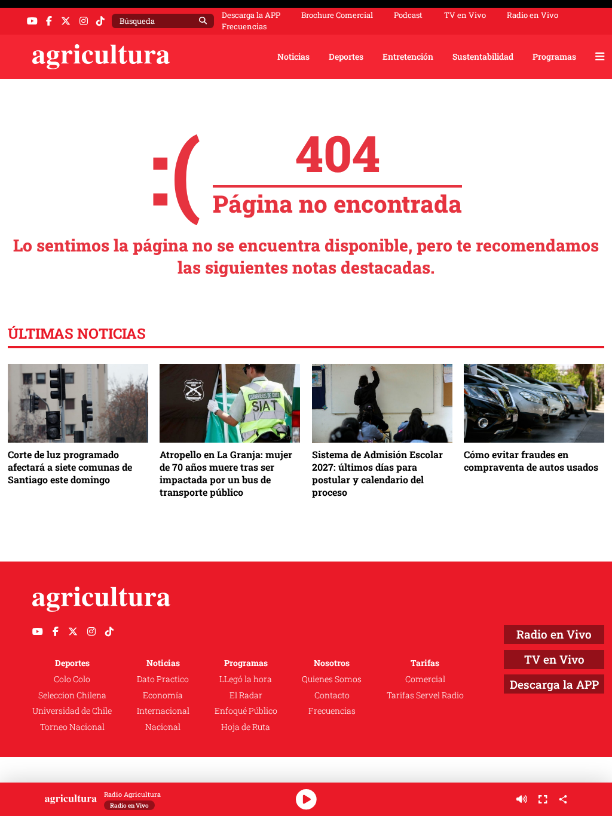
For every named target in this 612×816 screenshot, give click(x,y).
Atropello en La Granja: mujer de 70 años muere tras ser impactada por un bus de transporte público (226, 473)
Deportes (346, 56)
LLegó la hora (245, 679)
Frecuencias (244, 26)
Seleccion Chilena (72, 695)
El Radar (246, 695)
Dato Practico (163, 679)
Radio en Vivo (532, 15)
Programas (554, 56)
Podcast (408, 15)
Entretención (407, 56)
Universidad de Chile (72, 710)
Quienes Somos (332, 679)
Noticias (293, 56)
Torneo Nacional (72, 726)
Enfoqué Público (246, 710)
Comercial (425, 679)
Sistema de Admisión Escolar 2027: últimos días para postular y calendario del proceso (377, 473)
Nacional (162, 726)
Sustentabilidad (482, 56)
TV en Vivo (465, 15)
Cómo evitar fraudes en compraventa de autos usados (531, 460)
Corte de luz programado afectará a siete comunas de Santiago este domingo (70, 467)
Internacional (163, 710)
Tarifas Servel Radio (425, 695)
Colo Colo (72, 679)
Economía (163, 695)
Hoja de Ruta (245, 726)
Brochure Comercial (337, 15)
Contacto (332, 695)
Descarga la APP (251, 15)
